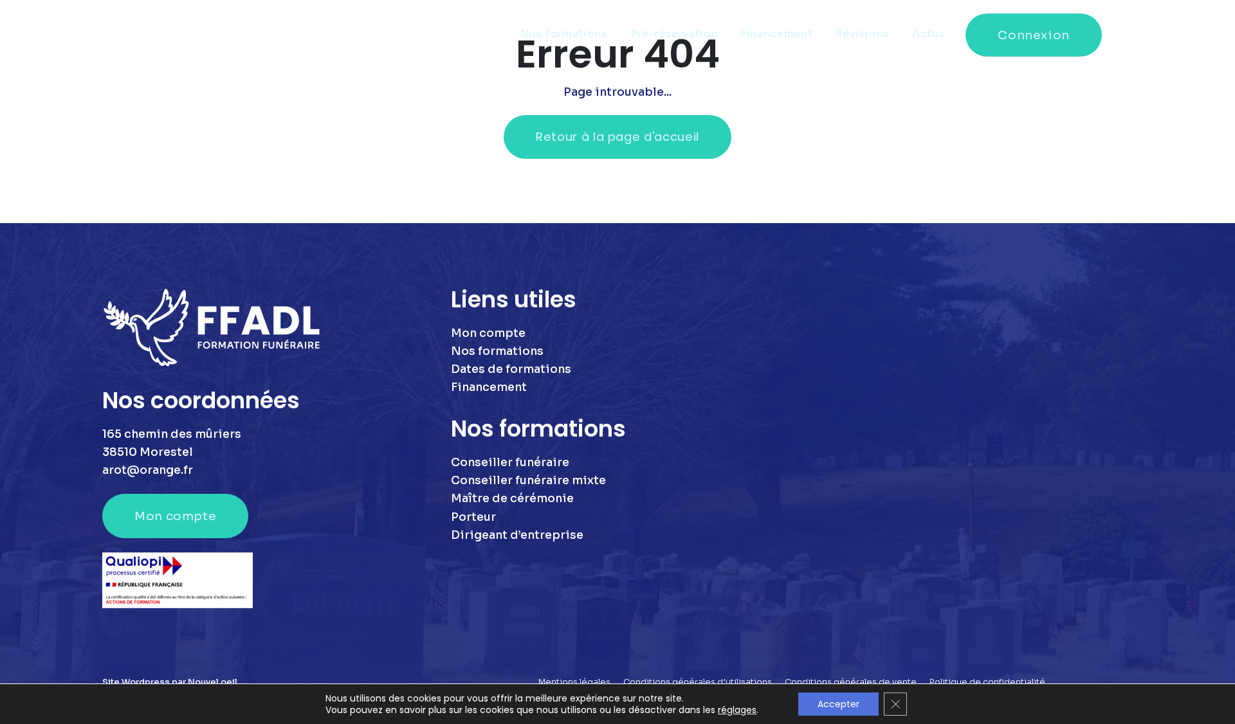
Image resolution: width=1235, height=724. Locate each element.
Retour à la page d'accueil (617, 137)
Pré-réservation (674, 34)
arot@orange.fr (147, 470)
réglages (737, 710)
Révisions (862, 34)
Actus (928, 34)
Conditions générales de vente (851, 682)
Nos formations (564, 34)
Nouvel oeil (212, 682)
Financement (776, 34)
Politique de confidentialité (987, 682)
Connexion (1034, 35)
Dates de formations (511, 369)
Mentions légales (574, 682)
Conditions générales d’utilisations (697, 682)
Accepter (838, 704)
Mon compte (175, 516)
